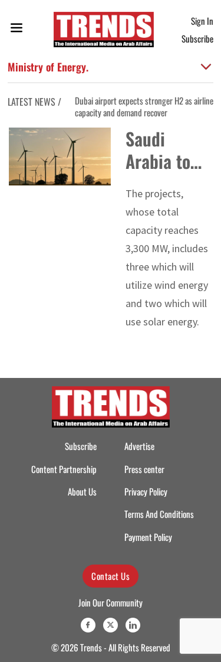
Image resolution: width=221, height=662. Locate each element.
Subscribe (197, 38)
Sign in (202, 20)
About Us (82, 491)
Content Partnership (64, 469)
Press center (144, 469)
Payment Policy (148, 537)
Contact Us (110, 575)
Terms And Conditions (159, 514)
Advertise (139, 446)
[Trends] (104, 29)
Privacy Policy (145, 491)
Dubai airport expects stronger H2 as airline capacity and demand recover (133, 106)
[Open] (16, 30)
